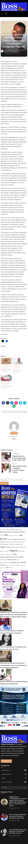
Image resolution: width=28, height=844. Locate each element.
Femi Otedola (4, 544)
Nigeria (14, 550)
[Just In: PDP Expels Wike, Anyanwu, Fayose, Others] (6, 378)
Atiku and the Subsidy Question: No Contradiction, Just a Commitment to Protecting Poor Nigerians (13, 665)
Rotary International (5, 562)
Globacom (11, 544)
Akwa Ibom (18, 529)
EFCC (24, 539)
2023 (1, 529)
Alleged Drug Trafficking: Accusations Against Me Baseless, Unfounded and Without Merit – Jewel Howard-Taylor (13, 614)
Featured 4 (22, 542)
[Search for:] (12, 480)
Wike (11, 567)
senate (2, 565)
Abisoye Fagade (6, 529)
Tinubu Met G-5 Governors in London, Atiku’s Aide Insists (17, 367)
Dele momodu (17, 539)
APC (6, 535)
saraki (23, 562)
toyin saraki (2, 567)
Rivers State (11, 560)
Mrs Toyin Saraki (4, 551)
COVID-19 (10, 539)
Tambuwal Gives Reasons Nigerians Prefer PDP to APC (19, 458)
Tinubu (18, 565)
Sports (7, 565)
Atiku (21, 535)
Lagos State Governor (21, 547)
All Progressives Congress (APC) (12, 532)
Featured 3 (15, 542)
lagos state (10, 547)
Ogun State (22, 551)
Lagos (3, 547)
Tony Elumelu (23, 565)
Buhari (3, 538)
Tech (14, 565)
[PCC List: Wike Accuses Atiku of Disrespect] (6, 361)
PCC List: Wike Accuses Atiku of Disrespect (5, 366)
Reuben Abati (3, 559)
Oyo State (2, 554)
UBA (7, 568)
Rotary (18, 559)
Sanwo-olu (15, 562)
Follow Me (14, 433)
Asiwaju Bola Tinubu (14, 535)
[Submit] (26, 787)
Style (11, 565)
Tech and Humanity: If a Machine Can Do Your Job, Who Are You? (18, 831)
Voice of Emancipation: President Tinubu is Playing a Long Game (17, 816)
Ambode (2, 535)
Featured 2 (8, 542)
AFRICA (13, 529)
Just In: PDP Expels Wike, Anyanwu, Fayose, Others (6, 383)
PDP (15, 554)
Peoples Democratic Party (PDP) (11, 557)
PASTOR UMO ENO (9, 554)
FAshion (2, 542)
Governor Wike (19, 544)
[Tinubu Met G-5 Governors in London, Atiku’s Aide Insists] (18, 361)
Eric (5, 50)
